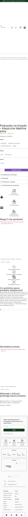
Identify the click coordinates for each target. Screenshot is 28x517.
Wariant (2, 139)
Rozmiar (2, 159)
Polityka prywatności (19, 507)
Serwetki (5, 507)
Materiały (17, 493)
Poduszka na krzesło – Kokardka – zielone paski (11, 259)
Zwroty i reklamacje (19, 509)
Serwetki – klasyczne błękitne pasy (8, 386)
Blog (16, 496)
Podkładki (5, 505)
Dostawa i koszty (18, 504)
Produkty (10, 57)
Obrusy (4, 501)
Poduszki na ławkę (7, 497)
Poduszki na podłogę (7, 499)
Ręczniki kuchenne (7, 509)
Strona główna (3, 57)
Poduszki (15, 57)
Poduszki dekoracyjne (7, 493)
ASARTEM (9, 136)
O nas (16, 491)
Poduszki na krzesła (7, 495)
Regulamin (17, 501)
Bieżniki (4, 503)
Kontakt (17, 499)
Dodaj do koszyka (16, 170)
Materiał (2, 150)
